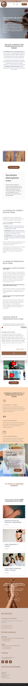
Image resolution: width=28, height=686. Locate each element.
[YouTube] (10, 661)
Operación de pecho (5, 675)
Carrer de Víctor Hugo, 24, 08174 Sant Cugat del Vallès (12, 638)
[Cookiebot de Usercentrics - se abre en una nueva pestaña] (21, 327)
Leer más (6, 524)
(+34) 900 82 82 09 (6, 639)
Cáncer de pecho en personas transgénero (13, 521)
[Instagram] (6, 661)
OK (14, 353)
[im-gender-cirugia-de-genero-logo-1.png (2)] (4, 4)
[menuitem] (14, 1)
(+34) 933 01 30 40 (6, 641)
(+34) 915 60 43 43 (6, 648)
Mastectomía (4, 676)
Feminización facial (5, 677)
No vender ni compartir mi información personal (14, 357)
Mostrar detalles (20, 349)
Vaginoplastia (4, 672)
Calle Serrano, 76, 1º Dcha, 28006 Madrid (10, 645)
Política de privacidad (12, 684)
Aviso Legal (4, 684)
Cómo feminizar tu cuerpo (11, 545)
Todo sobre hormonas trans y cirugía (12, 569)
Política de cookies (22, 684)
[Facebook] (2, 661)
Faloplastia (3, 673)
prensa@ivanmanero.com (9, 657)
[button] (14, 4)
